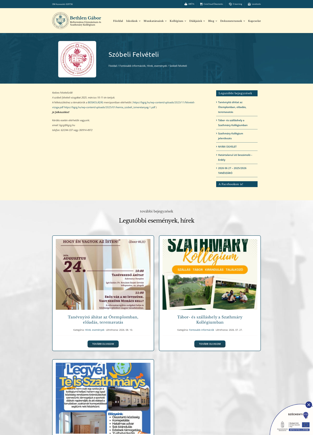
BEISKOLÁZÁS (95, 102)
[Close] (309, 404)
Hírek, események (103, 277)
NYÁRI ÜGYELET (227, 146)
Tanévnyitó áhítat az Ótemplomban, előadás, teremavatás (232, 107)
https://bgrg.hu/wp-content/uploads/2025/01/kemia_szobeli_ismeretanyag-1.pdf (109, 107)
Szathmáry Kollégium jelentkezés (230, 136)
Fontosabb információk (209, 277)
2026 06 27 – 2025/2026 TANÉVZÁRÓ (232, 170)
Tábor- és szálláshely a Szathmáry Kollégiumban (233, 123)
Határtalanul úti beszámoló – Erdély (235, 157)
